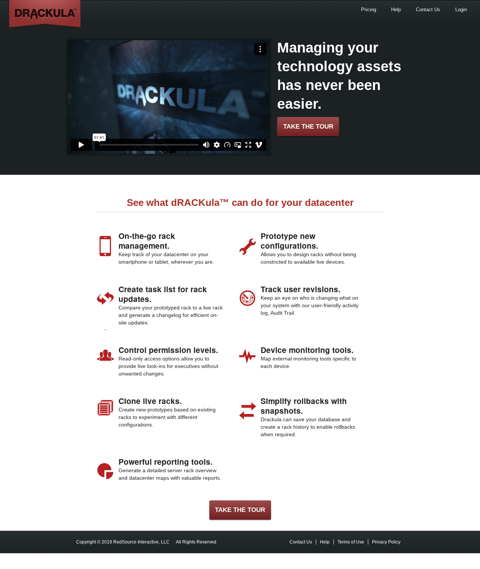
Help (396, 9)
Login (461, 9)
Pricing (368, 9)
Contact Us (428, 9)
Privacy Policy (386, 542)
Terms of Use (351, 542)
